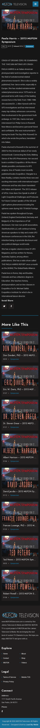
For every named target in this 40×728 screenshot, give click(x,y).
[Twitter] (4, 306)
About (23, 654)
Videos (24, 663)
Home (5, 654)
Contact (6, 658)
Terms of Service (9, 677)
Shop (23, 658)
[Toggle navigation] (35, 4)
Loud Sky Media (32, 725)
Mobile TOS (25, 677)
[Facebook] (11, 306)
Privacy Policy (8, 682)
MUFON (6, 663)
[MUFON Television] (14, 4)
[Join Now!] (20, 20)
